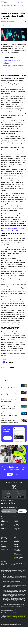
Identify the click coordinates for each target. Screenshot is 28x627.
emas (5, 335)
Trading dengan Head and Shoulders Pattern (14, 65)
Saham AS (9, 333)
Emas (16, 613)
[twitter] (11, 368)
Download (17, 474)
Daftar (10, 474)
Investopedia (10, 353)
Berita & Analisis (7, 9)
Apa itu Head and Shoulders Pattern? (12, 60)
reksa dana (9, 337)
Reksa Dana (18, 617)
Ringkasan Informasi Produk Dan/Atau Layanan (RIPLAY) (12, 619)
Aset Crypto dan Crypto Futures (11, 615)
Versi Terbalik (8, 66)
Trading (11, 9)
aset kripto (15, 335)
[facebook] (13, 367)
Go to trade (20, 2)
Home (2, 9)
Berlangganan (22, 511)
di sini (17, 332)
